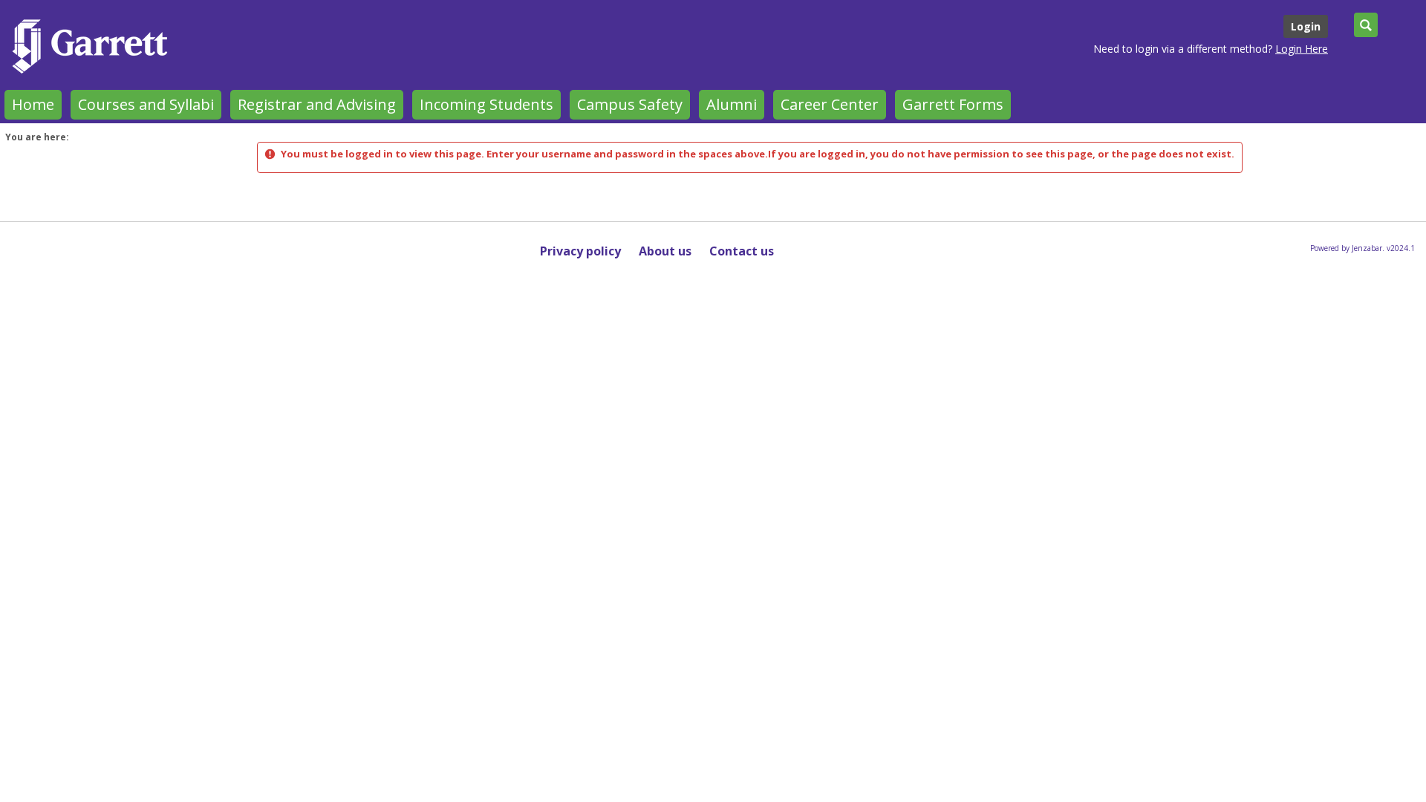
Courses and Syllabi (146, 104)
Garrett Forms (952, 104)
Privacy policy (580, 251)
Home (33, 104)
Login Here (1301, 49)
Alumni (731, 104)
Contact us (741, 251)
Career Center (830, 104)
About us (665, 251)
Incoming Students (486, 104)
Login (1306, 26)
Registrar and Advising (317, 104)
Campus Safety (630, 104)
